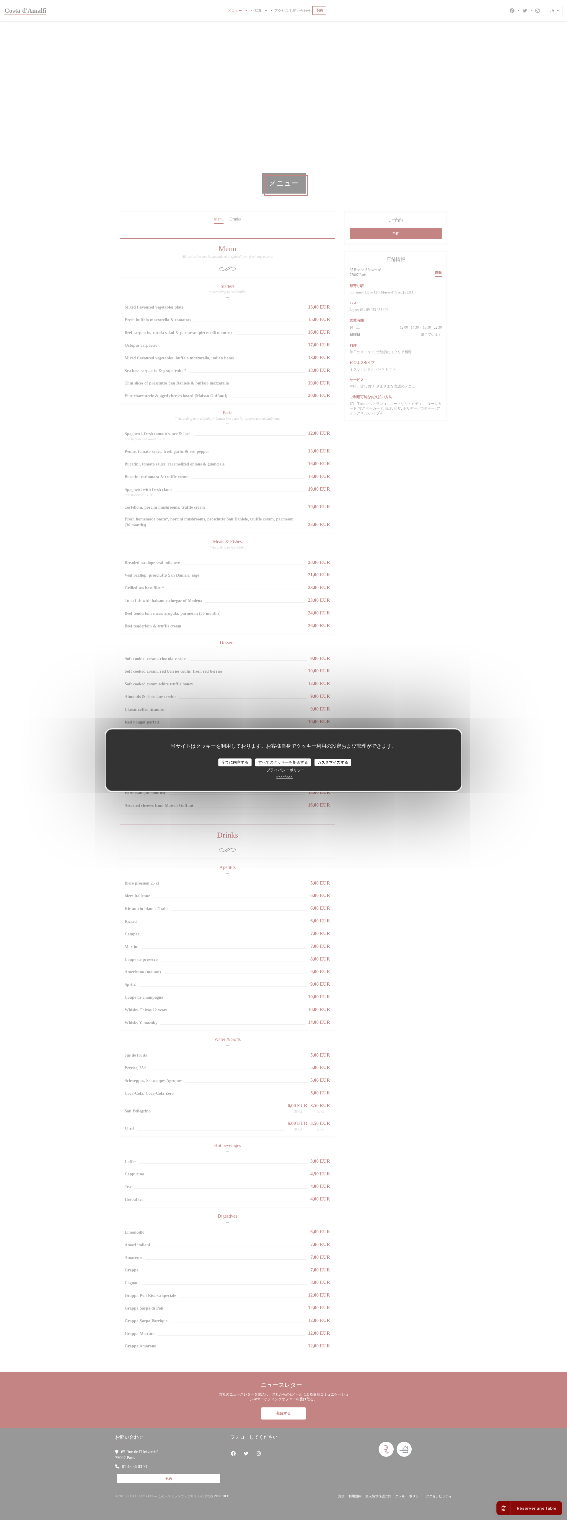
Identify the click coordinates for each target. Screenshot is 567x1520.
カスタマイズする (332, 762)
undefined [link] (284, 777)
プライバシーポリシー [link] (285, 770)
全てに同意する (234, 762)
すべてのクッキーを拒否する (283, 762)
